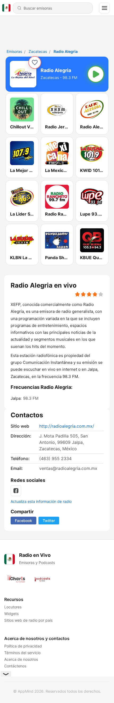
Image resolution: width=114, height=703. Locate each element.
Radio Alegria (66, 51)
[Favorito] (34, 62)
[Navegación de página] (104, 8)
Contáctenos (15, 666)
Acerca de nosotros (21, 659)
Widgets (11, 613)
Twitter (49, 520)
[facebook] (16, 490)
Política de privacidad (23, 646)
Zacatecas (38, 51)
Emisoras (14, 51)
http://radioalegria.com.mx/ (66, 426)
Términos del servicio (22, 652)
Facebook (23, 520)
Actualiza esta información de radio (41, 501)
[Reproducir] (95, 74)
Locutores (12, 607)
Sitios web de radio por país (28, 620)
